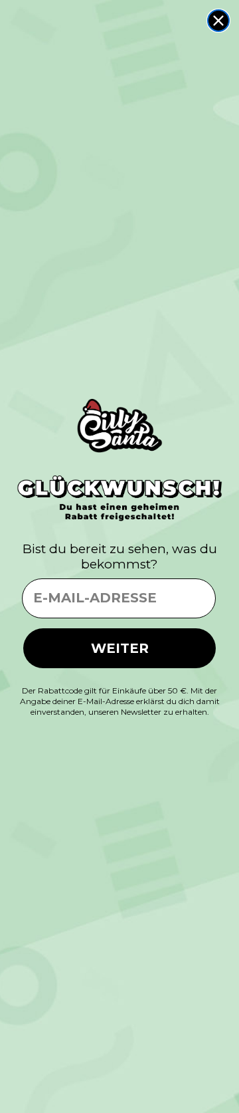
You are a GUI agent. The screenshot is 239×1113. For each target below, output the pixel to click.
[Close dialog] (218, 20)
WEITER (120, 648)
